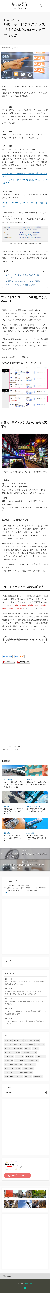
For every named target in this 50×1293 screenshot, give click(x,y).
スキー (39, 1044)
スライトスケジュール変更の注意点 (21, 285)
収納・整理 (20, 1060)
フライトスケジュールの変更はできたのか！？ (23, 276)
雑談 (27, 1076)
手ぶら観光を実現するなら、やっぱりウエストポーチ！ (13, 837)
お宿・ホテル (32, 1040)
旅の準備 (15, 750)
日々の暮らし (30, 780)
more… (6, 892)
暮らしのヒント (13, 1068)
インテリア (11, 1044)
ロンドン (40, 1056)
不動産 (9, 1060)
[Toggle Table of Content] (42, 271)
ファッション (29, 1052)
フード (9, 1056)
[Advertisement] (25, 702)
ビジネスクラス (12, 1052)
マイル (9, 750)
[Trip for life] (19, 4)
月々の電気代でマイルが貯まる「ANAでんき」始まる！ (36, 811)
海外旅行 (28, 1068)
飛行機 (37, 1076)
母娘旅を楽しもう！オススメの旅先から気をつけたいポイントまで (13, 811)
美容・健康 (26, 1072)
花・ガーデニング (13, 1076)
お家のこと (29, 806)
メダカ (29, 1056)
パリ (36, 1048)
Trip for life (28, 1284)
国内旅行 (33, 1060)
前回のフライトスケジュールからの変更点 (24, 281)
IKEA (8, 1040)
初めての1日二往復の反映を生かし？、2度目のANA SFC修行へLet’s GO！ (13, 784)
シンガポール (26, 1044)
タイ (27, 1048)
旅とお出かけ (16, 20)
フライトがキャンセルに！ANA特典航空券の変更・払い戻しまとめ (36, 837)
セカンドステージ (13, 1048)
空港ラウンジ (11, 1072)
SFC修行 (18, 1040)
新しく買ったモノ (13, 1064)
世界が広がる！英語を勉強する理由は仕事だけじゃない (36, 784)
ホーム (6, 20)
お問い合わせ (6, 1276)
